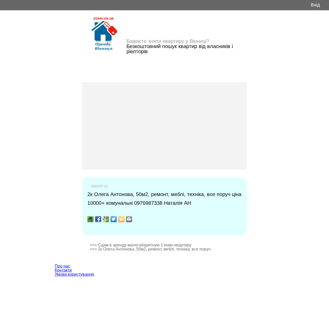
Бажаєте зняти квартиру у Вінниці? (167, 41)
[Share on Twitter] (114, 219)
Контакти (63, 270)
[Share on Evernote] (90, 219)
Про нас (62, 266)
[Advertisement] (164, 126)
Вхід (315, 5)
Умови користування (74, 274)
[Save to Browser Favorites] (121, 219)
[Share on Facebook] (98, 219)
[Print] (129, 219)
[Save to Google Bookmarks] (106, 219)
